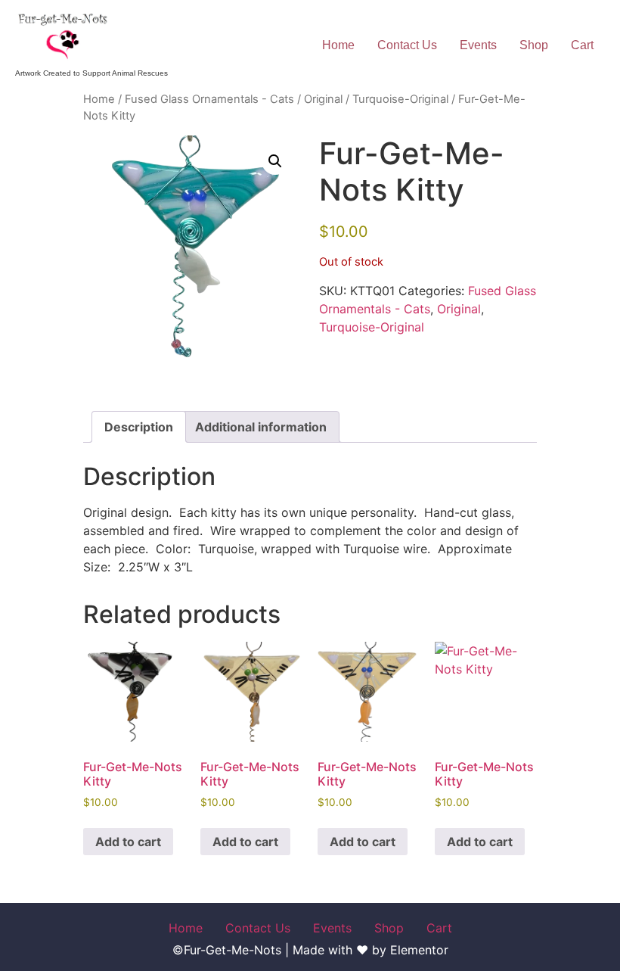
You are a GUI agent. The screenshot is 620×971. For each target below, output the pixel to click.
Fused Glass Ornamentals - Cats (209, 99)
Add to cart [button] (128, 841)
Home (338, 45)
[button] (275, 161)
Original (323, 99)
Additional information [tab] (261, 426)
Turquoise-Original (400, 99)
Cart (582, 45)
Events (478, 45)
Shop (533, 45)
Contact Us (407, 45)
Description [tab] (138, 426)
